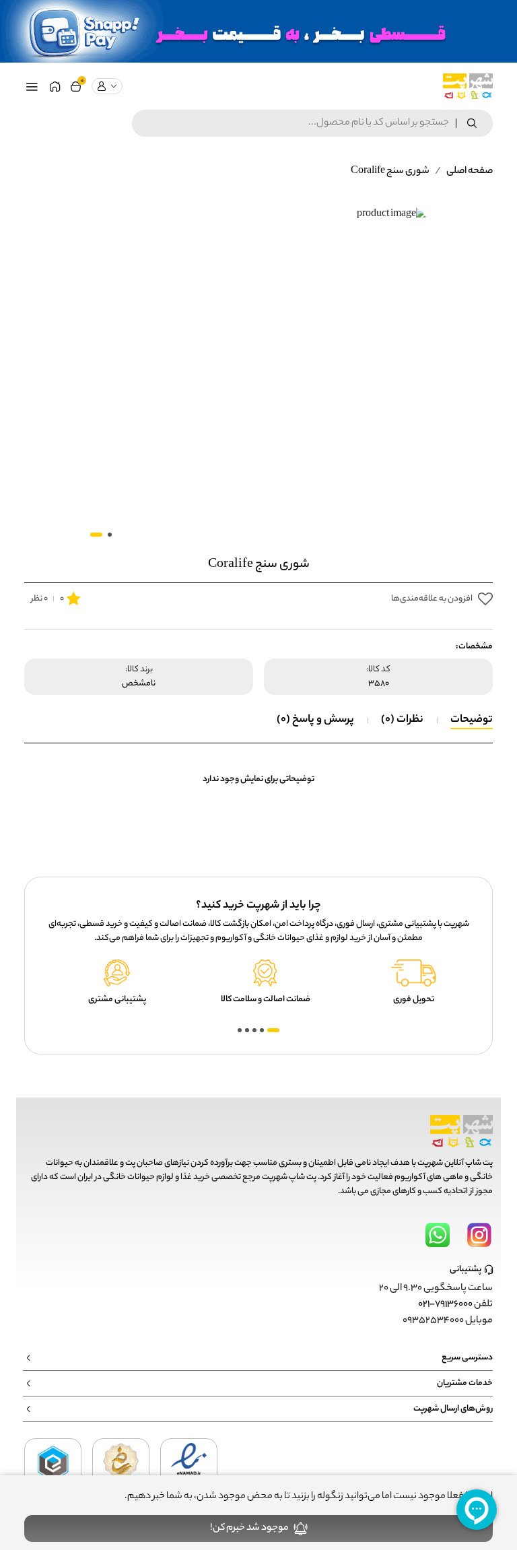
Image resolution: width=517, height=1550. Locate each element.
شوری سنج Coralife (390, 172)
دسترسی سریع (467, 1358)
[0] (76, 86)
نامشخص (139, 684)
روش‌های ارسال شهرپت (453, 1409)
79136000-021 (445, 1305)
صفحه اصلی (469, 172)
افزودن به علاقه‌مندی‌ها (432, 599)
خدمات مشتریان (465, 1383)
